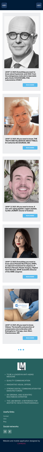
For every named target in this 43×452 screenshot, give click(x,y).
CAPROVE (21, 443)
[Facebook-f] (10, 431)
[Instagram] (5, 431)
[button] (4, 5)
